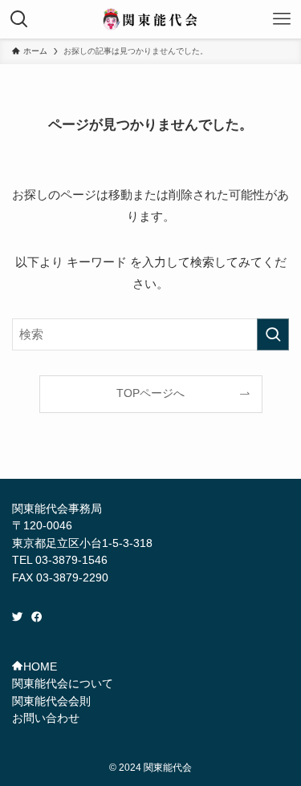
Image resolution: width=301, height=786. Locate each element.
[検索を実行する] (273, 334)
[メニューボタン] (281, 19)
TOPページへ (150, 393)
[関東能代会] (151, 19)
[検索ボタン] (19, 19)
